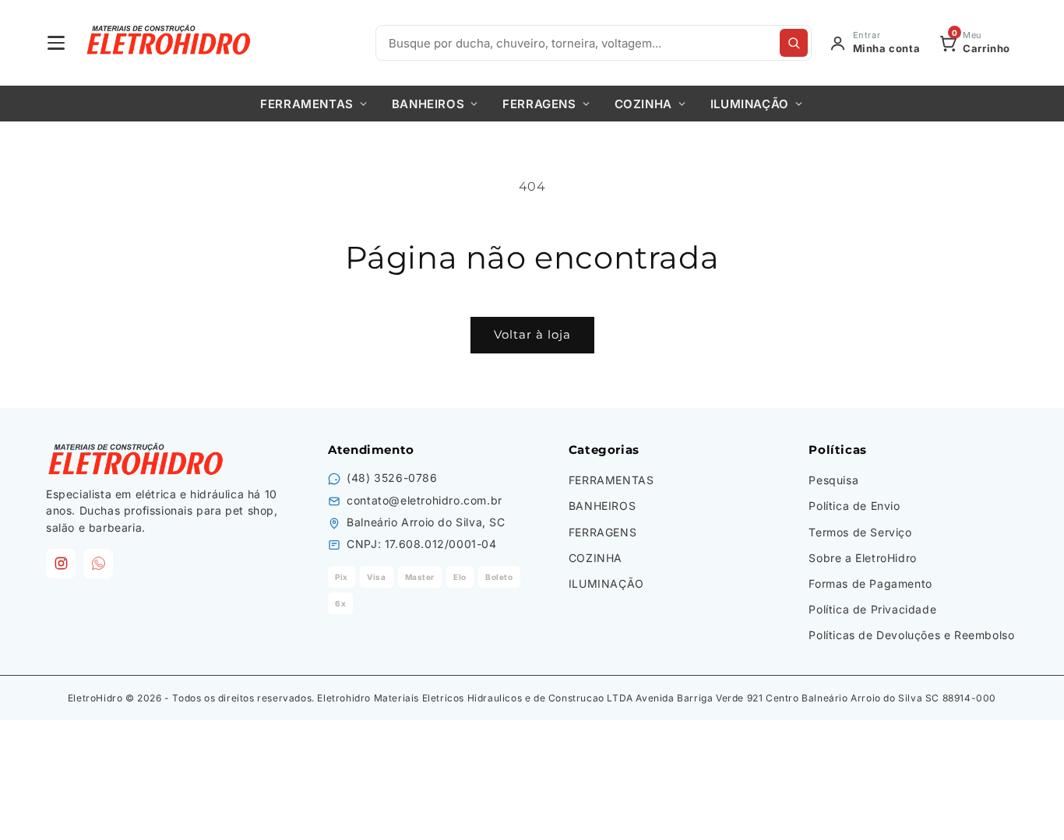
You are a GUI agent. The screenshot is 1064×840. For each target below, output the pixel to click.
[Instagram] (61, 563)
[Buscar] (794, 43)
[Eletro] (170, 42)
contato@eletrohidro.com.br (424, 500)
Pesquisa (833, 480)
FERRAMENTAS (307, 104)
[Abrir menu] (56, 43)
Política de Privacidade (872, 609)
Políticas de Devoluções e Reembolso (911, 634)
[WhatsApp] (98, 563)
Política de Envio (854, 505)
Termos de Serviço (860, 532)
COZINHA (643, 104)
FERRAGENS (539, 104)
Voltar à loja (532, 334)
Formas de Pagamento (870, 583)
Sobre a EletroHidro (862, 557)
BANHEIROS (428, 104)
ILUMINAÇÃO (749, 104)
